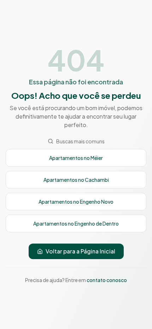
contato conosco (107, 280)
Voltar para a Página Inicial (80, 251)
